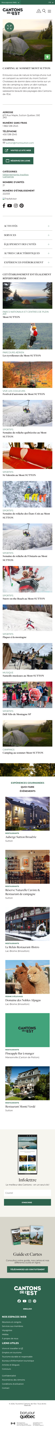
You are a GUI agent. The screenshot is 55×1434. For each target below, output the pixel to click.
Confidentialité (9, 1375)
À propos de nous (10, 1338)
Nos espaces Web (9, 2)
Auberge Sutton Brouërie (20, 837)
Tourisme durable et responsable (17, 1356)
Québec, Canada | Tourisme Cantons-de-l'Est (13, 11)
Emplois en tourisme (11, 1352)
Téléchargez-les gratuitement (27, 1269)
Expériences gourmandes (27, 783)
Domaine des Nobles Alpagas (23, 1000)
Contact (5, 1388)
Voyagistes (7, 1330)
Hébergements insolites (16, 174)
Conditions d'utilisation (13, 1384)
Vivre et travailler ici (11, 1348)
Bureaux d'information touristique (18, 1360)
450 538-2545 (10, 134)
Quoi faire (27, 787)
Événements (27, 791)
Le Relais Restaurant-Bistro (22, 947)
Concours (6, 1369)
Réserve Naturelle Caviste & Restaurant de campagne (22, 892)
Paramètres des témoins (13, 1380)
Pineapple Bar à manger (19, 1053)
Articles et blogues (10, 1365)
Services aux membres (12, 1326)
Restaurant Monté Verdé (20, 1106)
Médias (5, 1334)
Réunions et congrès (11, 1322)
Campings (8, 176)
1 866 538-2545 (10, 125)
